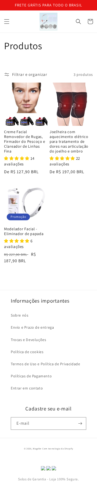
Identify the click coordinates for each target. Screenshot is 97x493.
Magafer (37, 448)
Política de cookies (27, 351)
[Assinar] (80, 423)
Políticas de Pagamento (31, 376)
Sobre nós (19, 315)
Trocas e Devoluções (28, 339)
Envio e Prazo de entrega (32, 327)
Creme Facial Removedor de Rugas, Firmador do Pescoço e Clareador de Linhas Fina (24, 141)
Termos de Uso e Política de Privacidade (45, 363)
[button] (7, 21)
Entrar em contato (27, 388)
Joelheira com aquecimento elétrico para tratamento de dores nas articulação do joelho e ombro (69, 141)
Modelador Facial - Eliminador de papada (23, 231)
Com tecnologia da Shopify (57, 448)
